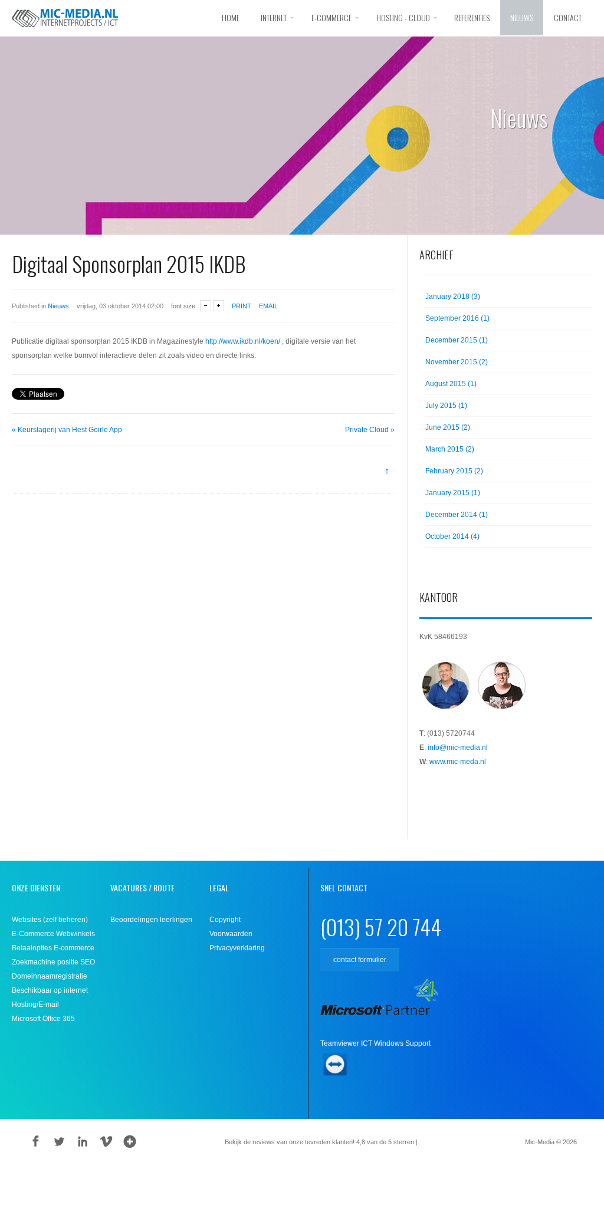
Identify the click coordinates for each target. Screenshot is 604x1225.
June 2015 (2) (447, 427)
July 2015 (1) (446, 405)
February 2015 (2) (454, 471)
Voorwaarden (230, 934)
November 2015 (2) (456, 362)
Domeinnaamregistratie (49, 976)
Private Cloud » (370, 430)
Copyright (225, 920)
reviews (436, 1141)
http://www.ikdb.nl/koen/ (242, 341)
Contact (568, 17)
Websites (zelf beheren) (50, 920)
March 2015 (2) (449, 449)
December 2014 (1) (456, 515)
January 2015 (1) (452, 493)
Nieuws (521, 17)
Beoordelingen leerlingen (151, 920)
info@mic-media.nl (458, 747)
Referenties (472, 17)
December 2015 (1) (456, 340)
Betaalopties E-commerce (53, 948)
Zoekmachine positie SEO (53, 962)
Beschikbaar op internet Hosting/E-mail (50, 997)
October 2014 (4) (452, 536)
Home (230, 17)
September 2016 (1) (457, 318)
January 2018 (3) (452, 296)
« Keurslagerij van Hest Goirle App (67, 430)
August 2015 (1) (451, 384)
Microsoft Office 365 (43, 1019)
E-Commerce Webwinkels (53, 934)
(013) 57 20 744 (380, 926)
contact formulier (359, 960)
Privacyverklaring (237, 948)
